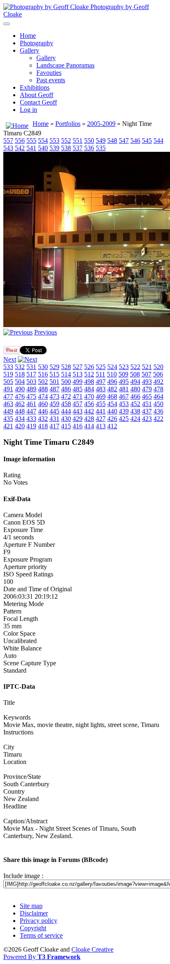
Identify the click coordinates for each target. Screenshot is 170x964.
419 (31, 426)
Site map (31, 905)
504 (20, 381)
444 (66, 411)
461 (31, 403)
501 (54, 381)
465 (147, 396)
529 (54, 366)
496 (112, 381)
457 (78, 403)
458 (66, 403)
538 (66, 147)
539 (54, 147)
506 (158, 374)
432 (43, 418)
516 (43, 374)
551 (78, 140)
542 (20, 147)
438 (135, 411)
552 (66, 140)
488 (43, 389)
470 (89, 396)
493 (147, 381)
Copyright (33, 928)
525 (101, 366)
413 (101, 426)
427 (101, 418)
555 (31, 140)
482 (112, 389)
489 (31, 389)
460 (43, 403)
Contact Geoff (38, 102)
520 (158, 366)
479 (147, 389)
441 (101, 411)
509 (123, 374)
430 (66, 418)
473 (54, 396)
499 (78, 381)
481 (124, 389)
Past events (50, 80)
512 (89, 374)
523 (124, 366)
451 (147, 403)
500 (66, 381)
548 (112, 140)
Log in (28, 109)
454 (112, 403)
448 (20, 411)
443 (78, 411)
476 (20, 396)
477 (8, 396)
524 (112, 366)
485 (78, 389)
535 (101, 147)
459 (54, 403)
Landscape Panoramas (65, 65)
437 (147, 411)
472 (66, 396)
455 (101, 403)
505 (8, 381)
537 (78, 147)
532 (20, 366)
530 (43, 366)
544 (158, 140)
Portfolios (67, 123)
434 (20, 418)
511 (100, 374)
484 (89, 389)
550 (89, 140)
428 (89, 418)
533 (8, 366)
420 (20, 426)
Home (28, 35)
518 (20, 374)
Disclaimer (34, 913)
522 (135, 366)
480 (135, 389)
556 (20, 140)
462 (20, 403)
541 (31, 147)
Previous (45, 332)
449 (8, 411)
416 (78, 426)
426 (112, 418)
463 (8, 403)
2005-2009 (101, 123)
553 (54, 140)
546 (135, 140)
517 (31, 374)
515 (54, 374)
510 (112, 374)
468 (112, 396)
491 (8, 389)
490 (20, 389)
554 (43, 140)
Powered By (41, 956)
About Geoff (36, 94)
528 (66, 366)
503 (31, 381)
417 (54, 426)
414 (89, 426)
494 (135, 381)
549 (101, 140)
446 (43, 411)
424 (135, 418)
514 (66, 374)
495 (124, 381)
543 (8, 147)
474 (43, 396)
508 (135, 374)
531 (31, 366)
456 (89, 403)
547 (124, 140)
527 (78, 366)
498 (89, 381)
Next (9, 359)
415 (66, 426)
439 (124, 411)
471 (78, 396)
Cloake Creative (92, 949)
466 (135, 396)
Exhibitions (35, 87)
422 (158, 418)
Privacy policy (38, 920)
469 (101, 396)
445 (54, 411)
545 (147, 140)
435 (8, 418)
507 (146, 374)
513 (78, 374)
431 (54, 418)
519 (8, 374)
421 (8, 426)
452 (135, 403)
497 (101, 381)
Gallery (29, 50)
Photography (36, 42)
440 (112, 411)
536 (89, 147)
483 (101, 389)
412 (112, 426)
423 (147, 418)
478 (158, 389)
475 (31, 396)
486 (66, 389)
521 (147, 366)
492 (158, 381)
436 (158, 411)
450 (158, 403)
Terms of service (41, 935)
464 (158, 396)
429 (78, 418)
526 (89, 366)
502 (43, 381)
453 (124, 403)
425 (124, 418)
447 (31, 411)
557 (8, 140)
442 (89, 411)
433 (31, 418)
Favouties (48, 72)
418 (43, 426)
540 (43, 147)
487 (54, 389)
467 (124, 396)
